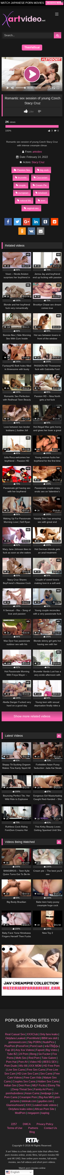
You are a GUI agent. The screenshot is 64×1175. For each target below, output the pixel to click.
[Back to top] (53, 1165)
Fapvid (40, 1050)
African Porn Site (44, 1109)
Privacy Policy (45, 1124)
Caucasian (41, 177)
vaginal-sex (33, 208)
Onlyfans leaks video (21, 1109)
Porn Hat (11, 1061)
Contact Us (50, 1128)
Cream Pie (41, 185)
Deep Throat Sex (22, 1089)
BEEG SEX (50, 1061)
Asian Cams (32, 1093)
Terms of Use (14, 1128)
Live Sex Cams (16, 1069)
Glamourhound (15, 1105)
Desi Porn (24, 1085)
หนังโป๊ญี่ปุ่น (51, 1046)
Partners (33, 1128)
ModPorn (20, 1113)
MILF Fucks (39, 1085)
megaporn (33, 1113)
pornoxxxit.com (17, 1042)
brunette (22, 177)
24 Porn (23, 1054)
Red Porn (34, 1057)
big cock (44, 170)
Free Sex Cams (36, 1069)
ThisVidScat (32, 47)
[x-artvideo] (26, 20)
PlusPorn (9, 1046)
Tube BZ (12, 1054)
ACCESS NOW (54, 3)
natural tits (25, 200)
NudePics (48, 1042)
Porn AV (23, 1061)
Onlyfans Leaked (15, 1038)
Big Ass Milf (46, 1097)
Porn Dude (10, 1065)
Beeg (33, 1054)
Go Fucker (44, 1054)
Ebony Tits (54, 1085)
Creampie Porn (28, 1097)
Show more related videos (32, 716)
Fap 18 (9, 1050)
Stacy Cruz (38, 162)
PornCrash (36, 1046)
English (15, 1172)
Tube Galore (49, 1057)
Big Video (51, 1050)
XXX (28, 1105)
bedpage (46, 1093)
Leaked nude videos (45, 1105)
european (23, 192)
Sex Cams (46, 1073)
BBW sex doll (49, 1038)
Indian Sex (10, 1085)
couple (22, 185)
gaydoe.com (45, 1101)
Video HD (35, 1061)
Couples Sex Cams (24, 1081)
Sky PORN (34, 1042)
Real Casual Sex (15, 1034)
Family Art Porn (43, 1089)
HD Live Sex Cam (27, 1073)
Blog (32, 1132)
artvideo (37, 151)
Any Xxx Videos (24, 1050)
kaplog (45, 1113)
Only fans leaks (49, 1034)
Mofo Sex (21, 1057)
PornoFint (22, 1046)
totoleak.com (28, 1101)
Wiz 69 (23, 1065)
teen (43, 200)
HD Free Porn (51, 1065)
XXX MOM (35, 1065)
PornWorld (33, 1038)
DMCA (27, 1124)
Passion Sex (23, 170)
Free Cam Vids (32, 1077)
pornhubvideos (15, 1093)
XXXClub (32, 1034)
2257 (14, 1124)
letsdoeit (42, 192)
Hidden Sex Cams (48, 1081)
